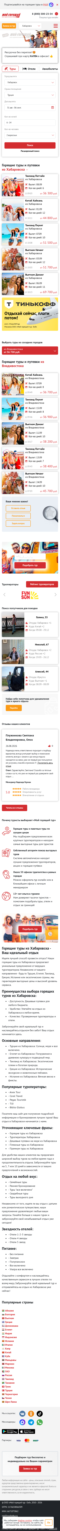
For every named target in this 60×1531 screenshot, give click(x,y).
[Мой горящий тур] (11, 15)
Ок (48, 1522)
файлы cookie (25, 1520)
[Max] (51, 4)
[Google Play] (10, 1431)
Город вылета (10, 76)
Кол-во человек (11, 129)
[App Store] (27, 1431)
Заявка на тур (9, 26)
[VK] (22, 1414)
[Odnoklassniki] (31, 1414)
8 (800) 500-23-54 (42, 14)
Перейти (14, 708)
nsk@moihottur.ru (10, 1515)
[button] (30, 107)
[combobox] (30, 82)
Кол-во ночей (10, 116)
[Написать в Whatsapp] (40, 1422)
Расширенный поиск (30, 151)
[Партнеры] (28, 1441)
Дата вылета (10, 101)
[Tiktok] (40, 1414)
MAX (45, 4)
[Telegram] (31, 1422)
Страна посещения (12, 89)
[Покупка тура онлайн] (57, 14)
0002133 (53, 1528)
